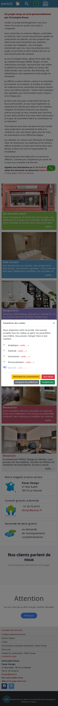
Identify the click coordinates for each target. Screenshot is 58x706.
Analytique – (18, 345)
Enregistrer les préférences (26, 382)
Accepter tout (47, 382)
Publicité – (17, 351)
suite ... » (24, 345)
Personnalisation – (21, 362)
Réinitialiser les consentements (26, 376)
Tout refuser (48, 376)
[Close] (54, 323)
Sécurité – (17, 367)
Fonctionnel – (19, 356)
